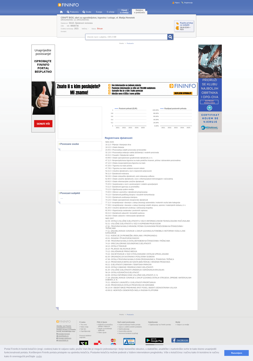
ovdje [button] (39, 356)
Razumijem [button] (236, 353)
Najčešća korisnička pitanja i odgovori (105, 325)
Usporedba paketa (125, 331)
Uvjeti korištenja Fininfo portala (129, 324)
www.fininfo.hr (63, 340)
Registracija (188, 3)
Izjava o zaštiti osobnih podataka (130, 327)
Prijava (177, 3)
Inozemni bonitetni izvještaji (128, 333)
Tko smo (84, 324)
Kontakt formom (64, 334)
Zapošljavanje (85, 331)
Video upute (102, 332)
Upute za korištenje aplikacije (105, 329)
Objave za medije (183, 324)
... (61, 197)
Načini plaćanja (124, 329)
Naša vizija (84, 327)
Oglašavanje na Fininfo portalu (160, 324)
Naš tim (83, 329)
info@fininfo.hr (64, 336)
